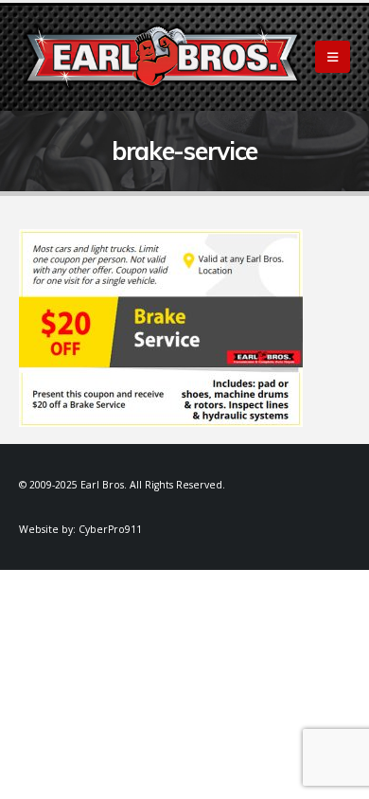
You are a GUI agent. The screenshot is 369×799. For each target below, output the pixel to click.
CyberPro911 (110, 529)
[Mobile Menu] (332, 57)
